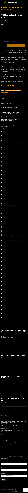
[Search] (23, 98)
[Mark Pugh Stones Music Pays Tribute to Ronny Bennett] (23, 126)
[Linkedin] (20, 45)
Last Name (3, 467)
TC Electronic (4, 50)
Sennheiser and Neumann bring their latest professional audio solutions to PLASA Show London (10, 114)
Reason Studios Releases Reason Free (9, 107)
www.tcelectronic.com (9, 85)
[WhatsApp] (17, 45)
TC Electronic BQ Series (16, 90)
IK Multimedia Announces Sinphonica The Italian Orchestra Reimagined (10, 120)
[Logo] (10, 2)
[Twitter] (11, 45)
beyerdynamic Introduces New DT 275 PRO (13, 355)
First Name (4, 462)
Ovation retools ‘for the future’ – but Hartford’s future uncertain (21, 332)
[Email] (23, 45)
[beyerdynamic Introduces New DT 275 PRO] (14, 347)
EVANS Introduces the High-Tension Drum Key (13, 399)
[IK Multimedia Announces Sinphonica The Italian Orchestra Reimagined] (23, 120)
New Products (4, 92)
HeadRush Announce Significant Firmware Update (13, 377)
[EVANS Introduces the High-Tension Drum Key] (14, 390)
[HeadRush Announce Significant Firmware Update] (14, 367)
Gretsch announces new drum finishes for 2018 (7, 331)
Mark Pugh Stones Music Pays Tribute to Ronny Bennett (10, 125)
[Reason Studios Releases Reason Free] (23, 108)
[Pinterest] (14, 45)
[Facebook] (8, 45)
